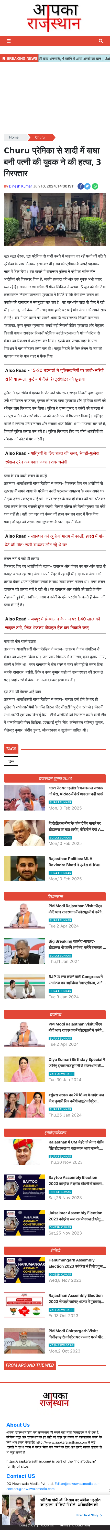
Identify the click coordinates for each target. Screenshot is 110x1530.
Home (14, 137)
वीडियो (55, 1250)
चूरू (11, 761)
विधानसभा (55, 896)
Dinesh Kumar (20, 186)
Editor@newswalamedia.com (77, 1484)
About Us (18, 1425)
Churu (40, 137)
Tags (11, 748)
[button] (9, 40)
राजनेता (55, 1014)
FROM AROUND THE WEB (30, 1365)
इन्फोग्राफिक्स (54, 1132)
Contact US (20, 1476)
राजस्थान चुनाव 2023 (55, 778)
